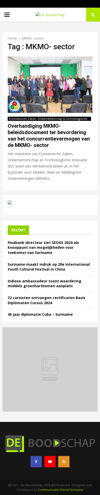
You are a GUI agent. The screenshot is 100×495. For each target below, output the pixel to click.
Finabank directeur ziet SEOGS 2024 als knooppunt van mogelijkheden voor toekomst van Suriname (43, 247)
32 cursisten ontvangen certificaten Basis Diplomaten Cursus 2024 (46, 300)
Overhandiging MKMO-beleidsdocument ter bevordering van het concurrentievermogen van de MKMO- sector (49, 135)
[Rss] (63, 461)
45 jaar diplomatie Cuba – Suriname (40, 314)
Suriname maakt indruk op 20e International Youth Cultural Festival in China (49, 267)
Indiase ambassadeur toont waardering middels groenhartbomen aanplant (44, 284)
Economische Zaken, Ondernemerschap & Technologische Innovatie (48, 119)
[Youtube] (50, 461)
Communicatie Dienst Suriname (60, 490)
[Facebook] (36, 461)
